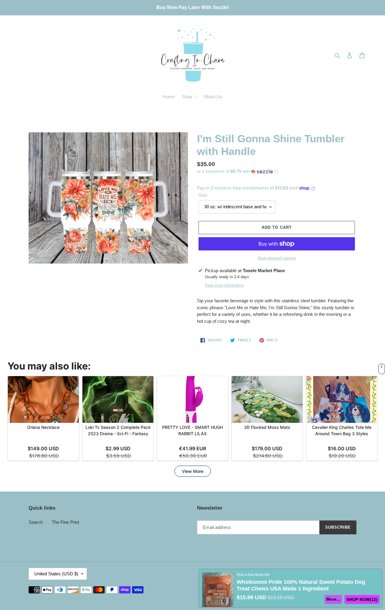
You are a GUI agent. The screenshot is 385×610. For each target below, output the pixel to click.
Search (36, 522)
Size (203, 195)
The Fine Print (65, 522)
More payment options (276, 258)
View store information (224, 285)
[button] (237, 171)
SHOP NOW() (361, 599)
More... (333, 599)
